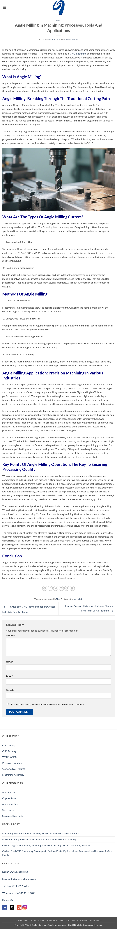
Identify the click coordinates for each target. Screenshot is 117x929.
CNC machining (78, 53)
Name (9, 661)
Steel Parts (8, 809)
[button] (4, 7)
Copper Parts (9, 798)
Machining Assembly (13, 774)
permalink (78, 599)
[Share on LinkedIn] (72, 588)
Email (9, 676)
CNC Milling (8, 745)
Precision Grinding (12, 762)
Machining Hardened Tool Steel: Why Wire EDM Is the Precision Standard (40, 833)
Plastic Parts (8, 792)
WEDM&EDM (9, 757)
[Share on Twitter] (55, 588)
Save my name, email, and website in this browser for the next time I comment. (47, 704)
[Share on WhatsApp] (44, 588)
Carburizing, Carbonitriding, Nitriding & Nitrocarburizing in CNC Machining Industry (46, 845)
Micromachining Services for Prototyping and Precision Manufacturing (39, 839)
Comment (11, 635)
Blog (58, 21)
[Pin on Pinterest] (66, 588)
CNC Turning (9, 751)
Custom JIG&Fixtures (13, 768)
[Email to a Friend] (61, 588)
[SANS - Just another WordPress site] (58, 7)
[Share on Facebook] (50, 588)
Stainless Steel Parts (12, 815)
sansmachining (70, 39)
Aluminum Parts (10, 804)
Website (10, 690)
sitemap (99, 925)
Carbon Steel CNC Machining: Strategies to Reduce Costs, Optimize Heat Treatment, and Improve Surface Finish (57, 853)
